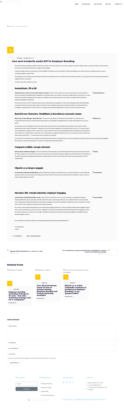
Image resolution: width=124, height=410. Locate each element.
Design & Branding (46, 387)
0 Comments (17, 236)
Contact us (118, 4)
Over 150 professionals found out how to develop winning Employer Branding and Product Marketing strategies (47, 290)
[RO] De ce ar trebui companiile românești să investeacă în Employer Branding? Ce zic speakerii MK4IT (75, 289)
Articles (108, 4)
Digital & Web (44, 391)
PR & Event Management (47, 395)
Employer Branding (34, 236)
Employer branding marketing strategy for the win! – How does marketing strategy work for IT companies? (20, 296)
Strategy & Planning (46, 383)
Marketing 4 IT (29, 58)
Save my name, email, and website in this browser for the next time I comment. (32, 358)
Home (76, 4)
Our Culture (98, 4)
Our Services (86, 4)
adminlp (20, 58)
